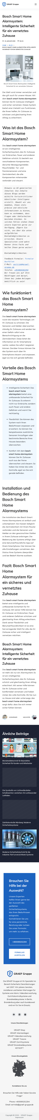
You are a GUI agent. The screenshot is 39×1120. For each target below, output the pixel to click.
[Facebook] (14, 1015)
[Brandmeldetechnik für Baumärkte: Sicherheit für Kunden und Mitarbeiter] (19, 747)
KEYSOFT (19, 1048)
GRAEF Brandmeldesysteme (19, 1045)
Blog (21, 41)
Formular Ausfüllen (19, 953)
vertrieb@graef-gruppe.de (22, 1104)
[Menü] (36, 4)
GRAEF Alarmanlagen (19, 1033)
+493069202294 (21, 270)
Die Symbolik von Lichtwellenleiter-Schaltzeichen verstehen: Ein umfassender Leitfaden (19, 792)
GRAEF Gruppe (26, 1115)
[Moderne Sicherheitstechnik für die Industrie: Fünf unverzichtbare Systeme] (19, 839)
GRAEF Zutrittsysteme (19, 1042)
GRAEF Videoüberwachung (19, 1036)
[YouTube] (25, 1015)
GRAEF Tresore (19, 1039)
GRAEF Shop (19, 1030)
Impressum (19, 1117)
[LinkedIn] (19, 1015)
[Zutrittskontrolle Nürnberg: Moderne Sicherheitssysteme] (19, 809)
